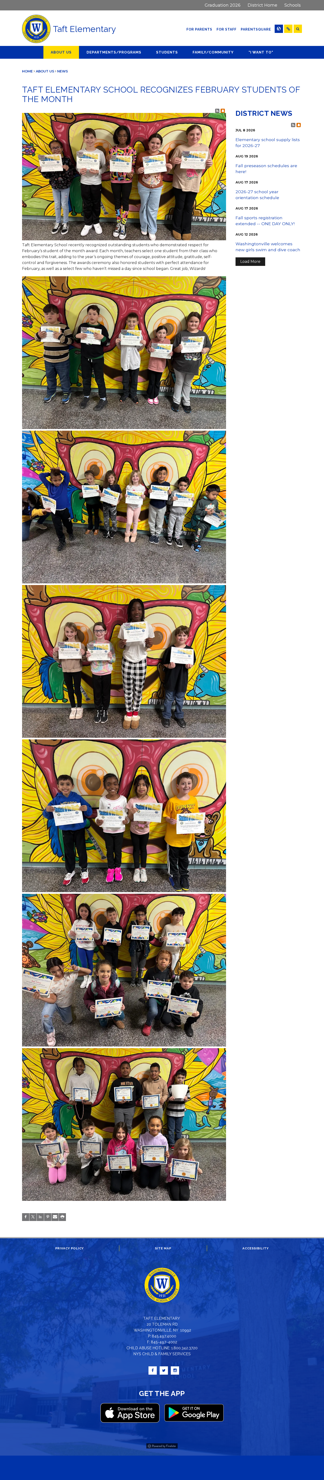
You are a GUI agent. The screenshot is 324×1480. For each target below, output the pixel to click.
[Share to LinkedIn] (40, 1217)
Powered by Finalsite (162, 1445)
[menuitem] (223, 5)
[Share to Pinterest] (47, 1217)
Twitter (164, 1370)
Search (298, 29)
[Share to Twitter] (33, 1217)
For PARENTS (199, 29)
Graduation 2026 (223, 5)
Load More (250, 261)
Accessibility (255, 1248)
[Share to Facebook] (25, 1217)
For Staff (226, 29)
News (62, 71)
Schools (292, 5)
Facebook (152, 1370)
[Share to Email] (55, 1217)
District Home (262, 5)
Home (27, 71)
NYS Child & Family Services (162, 1354)
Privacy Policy (69, 1248)
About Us (45, 71)
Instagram (175, 1370)
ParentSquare (256, 29)
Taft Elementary (84, 29)
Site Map (163, 1248)
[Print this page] (62, 1217)
